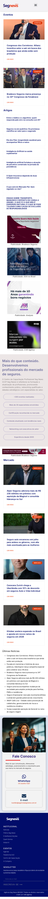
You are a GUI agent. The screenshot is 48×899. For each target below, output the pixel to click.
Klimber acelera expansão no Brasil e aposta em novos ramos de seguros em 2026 (24, 634)
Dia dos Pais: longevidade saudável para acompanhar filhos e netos (23, 141)
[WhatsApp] (24, 776)
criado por (24, 894)
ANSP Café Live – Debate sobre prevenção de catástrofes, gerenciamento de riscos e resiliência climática (25, 703)
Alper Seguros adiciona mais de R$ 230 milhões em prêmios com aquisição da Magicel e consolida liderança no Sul (26, 681)
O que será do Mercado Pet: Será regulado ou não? (20, 188)
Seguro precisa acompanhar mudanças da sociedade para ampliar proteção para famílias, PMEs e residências (25, 689)
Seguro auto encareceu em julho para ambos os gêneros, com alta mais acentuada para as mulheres (23, 542)
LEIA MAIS (10, 59)
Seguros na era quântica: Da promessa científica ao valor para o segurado (23, 130)
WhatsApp (24, 781)
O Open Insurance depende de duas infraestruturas (21, 177)
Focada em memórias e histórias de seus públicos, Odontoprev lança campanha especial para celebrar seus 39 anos (25, 667)
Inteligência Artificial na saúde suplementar (19, 152)
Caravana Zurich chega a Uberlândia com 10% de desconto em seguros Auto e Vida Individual (23, 588)
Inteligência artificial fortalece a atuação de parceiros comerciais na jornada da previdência (23, 164)
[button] (36, 5)
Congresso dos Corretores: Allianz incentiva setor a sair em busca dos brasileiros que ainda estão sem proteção (25, 658)
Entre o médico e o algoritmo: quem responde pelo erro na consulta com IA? (23, 119)
